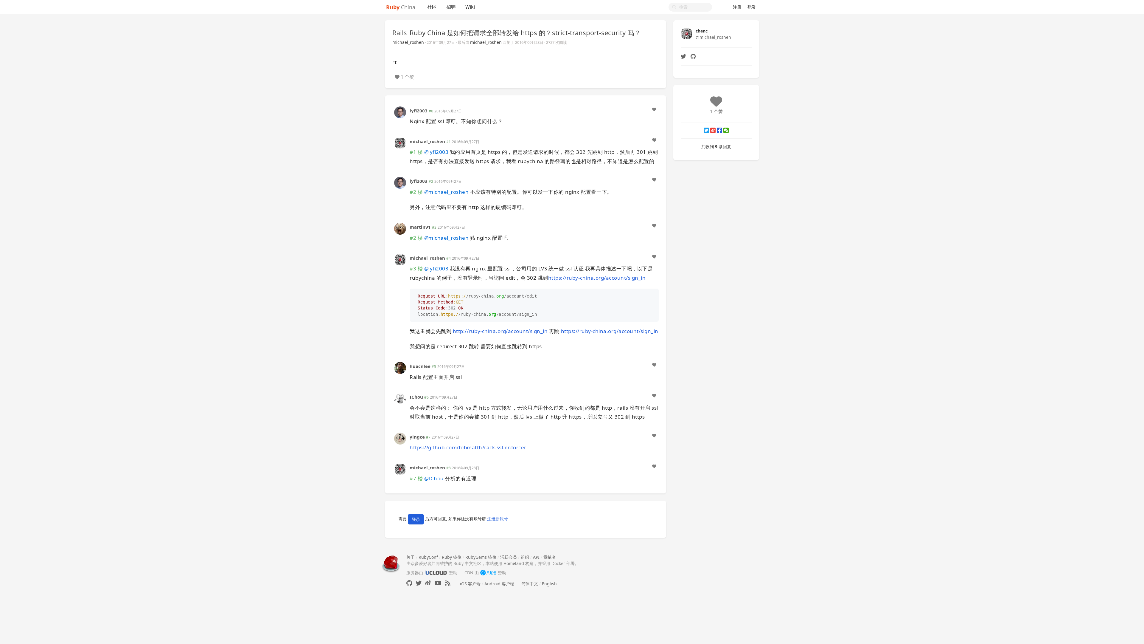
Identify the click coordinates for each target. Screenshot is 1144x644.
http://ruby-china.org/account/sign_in (500, 331)
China (400, 7)
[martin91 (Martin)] (400, 228)
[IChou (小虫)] (400, 398)
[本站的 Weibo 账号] (428, 583)
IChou (416, 397)
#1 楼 (416, 151)
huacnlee (420, 366)
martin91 (420, 227)
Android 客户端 (499, 583)
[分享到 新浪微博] (713, 130)
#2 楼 (416, 191)
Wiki (470, 7)
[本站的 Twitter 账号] (419, 583)
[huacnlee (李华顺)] (400, 367)
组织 (525, 557)
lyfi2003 (419, 111)
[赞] (654, 109)
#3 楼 (416, 268)
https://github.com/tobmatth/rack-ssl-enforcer (468, 447)
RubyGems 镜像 (480, 557)
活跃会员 (508, 557)
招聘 (451, 7)
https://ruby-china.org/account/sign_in (597, 277)
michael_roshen (408, 42)
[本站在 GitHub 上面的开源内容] (409, 583)
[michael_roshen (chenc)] (400, 142)
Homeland (513, 563)
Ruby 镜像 (451, 557)
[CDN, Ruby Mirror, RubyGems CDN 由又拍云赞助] (488, 572)
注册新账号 (497, 518)
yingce (417, 437)
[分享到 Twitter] (706, 130)
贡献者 (549, 557)
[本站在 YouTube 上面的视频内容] (438, 583)
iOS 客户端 (470, 583)
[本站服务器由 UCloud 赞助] (436, 572)
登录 (751, 7)
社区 (432, 7)
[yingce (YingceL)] (400, 438)
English (549, 583)
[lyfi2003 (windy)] (400, 111)
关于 (410, 557)
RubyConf (428, 557)
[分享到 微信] (726, 130)
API (536, 557)
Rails (399, 32)
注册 (737, 7)
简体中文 (529, 583)
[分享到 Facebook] (719, 130)
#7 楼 (416, 478)
